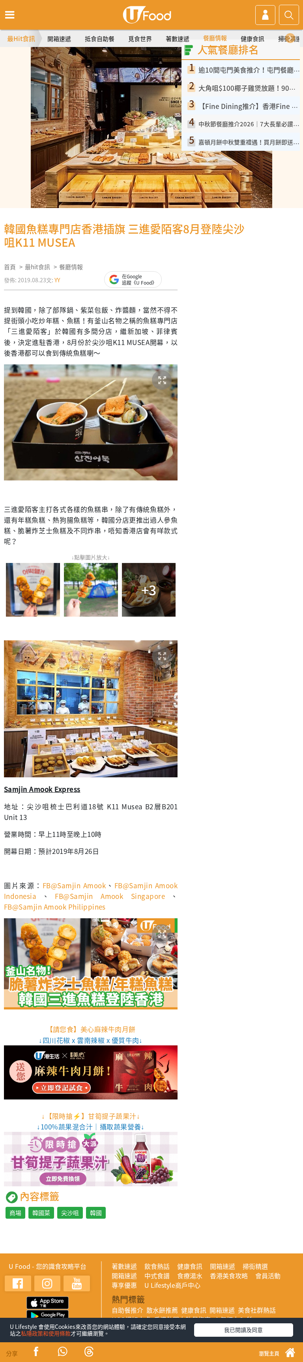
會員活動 (268, 1275)
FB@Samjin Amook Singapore (110, 896)
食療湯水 (189, 1275)
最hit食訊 (37, 267)
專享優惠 (124, 1285)
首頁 (10, 267)
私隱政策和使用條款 (46, 1333)
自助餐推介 (127, 1310)
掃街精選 (255, 1266)
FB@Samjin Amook (74, 885)
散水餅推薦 (162, 1310)
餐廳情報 (215, 38)
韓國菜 (41, 1212)
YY (57, 280)
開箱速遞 (59, 38)
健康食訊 (252, 38)
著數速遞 (177, 38)
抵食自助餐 (99, 38)
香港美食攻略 (229, 1275)
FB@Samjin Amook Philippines (55, 907)
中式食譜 (157, 1275)
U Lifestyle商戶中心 (172, 1285)
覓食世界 (140, 38)
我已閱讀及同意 (243, 1330)
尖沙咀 (70, 1212)
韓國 (96, 1212)
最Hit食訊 (21, 38)
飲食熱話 (157, 1266)
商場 (15, 1212)
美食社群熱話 (257, 1310)
